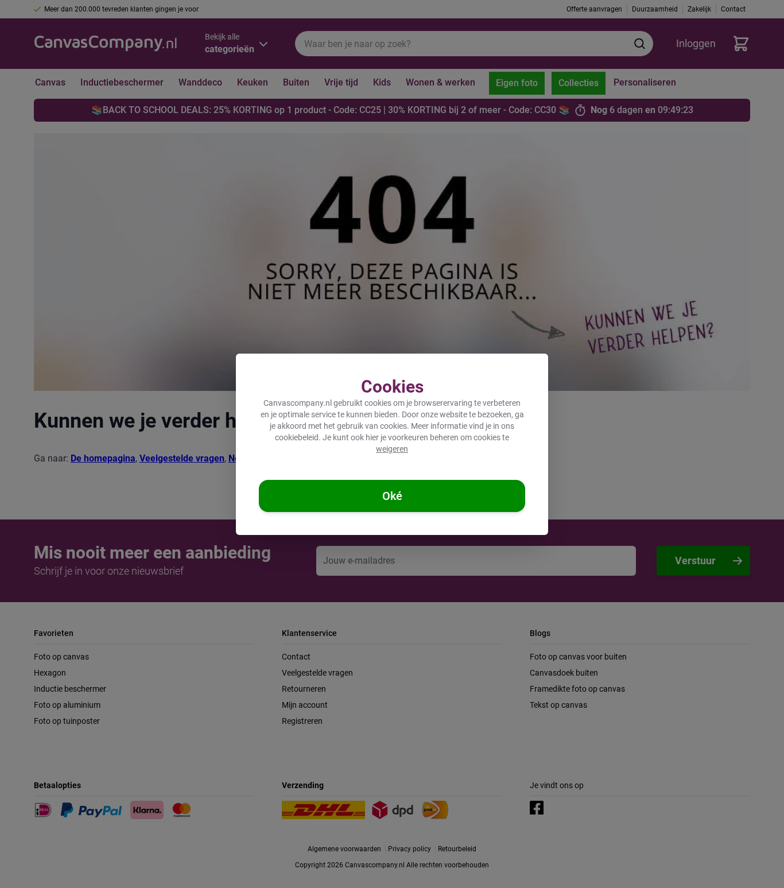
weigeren (392, 448)
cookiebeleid (297, 437)
